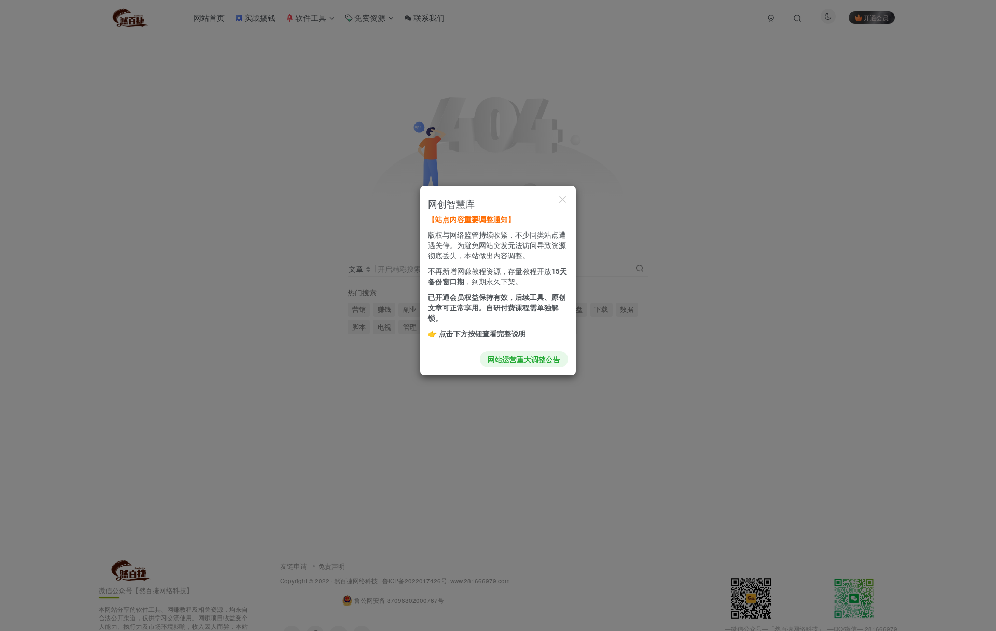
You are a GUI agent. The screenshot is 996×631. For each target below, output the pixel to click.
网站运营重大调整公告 (524, 359)
